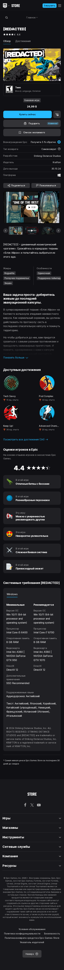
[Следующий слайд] (58, 230)
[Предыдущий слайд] (5, 230)
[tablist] (32, 594)
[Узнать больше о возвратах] (59, 149)
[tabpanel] (32, 641)
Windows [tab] (12, 594)
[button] (32, 357)
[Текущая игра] (16, 230)
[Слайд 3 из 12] (48, 230)
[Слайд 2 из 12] (32, 230)
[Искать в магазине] (6, 17)
